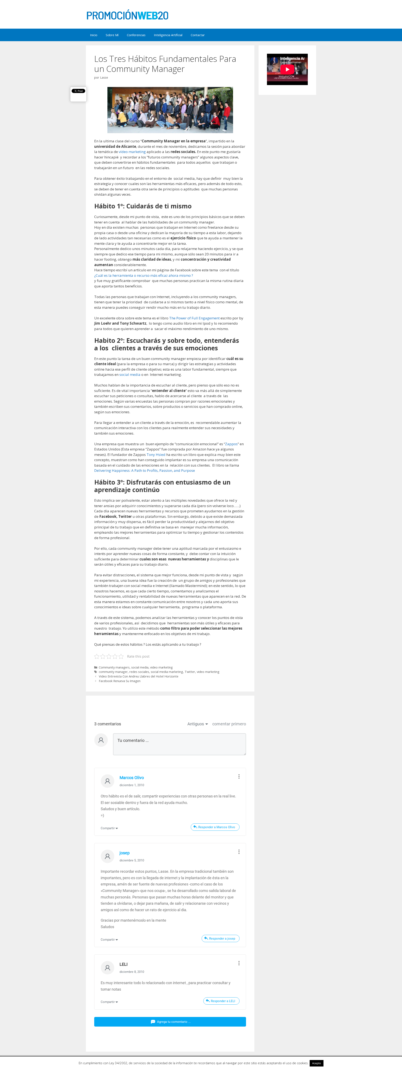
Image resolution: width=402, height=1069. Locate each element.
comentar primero (229, 723)
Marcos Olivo (132, 777)
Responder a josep (222, 938)
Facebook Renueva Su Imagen (119, 681)
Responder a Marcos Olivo (216, 827)
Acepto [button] (316, 1063)
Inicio (93, 35)
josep (125, 852)
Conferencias (136, 35)
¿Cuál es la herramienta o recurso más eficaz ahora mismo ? (143, 275)
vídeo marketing (132, 151)
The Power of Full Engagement (194, 318)
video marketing (161, 667)
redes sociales (139, 672)
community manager (113, 672)
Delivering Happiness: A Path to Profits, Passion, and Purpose (144, 470)
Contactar (198, 35)
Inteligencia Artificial (168, 35)
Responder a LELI (223, 1001)
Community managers (114, 667)
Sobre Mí (112, 35)
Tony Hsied (156, 454)
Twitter (190, 672)
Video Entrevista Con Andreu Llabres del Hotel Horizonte (138, 676)
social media (129, 374)
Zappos (231, 443)
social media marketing (167, 672)
